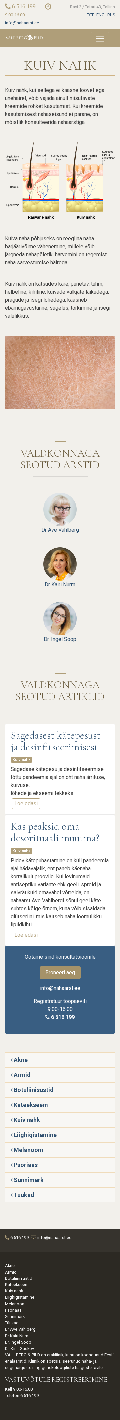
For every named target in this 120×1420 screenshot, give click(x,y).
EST (90, 14)
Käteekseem (30, 1104)
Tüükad (23, 1194)
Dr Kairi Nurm (60, 584)
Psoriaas (25, 1164)
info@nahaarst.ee (22, 22)
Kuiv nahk (21, 759)
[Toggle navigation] (100, 38)
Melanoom (27, 1149)
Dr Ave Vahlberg (60, 530)
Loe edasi (27, 804)
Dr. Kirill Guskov (19, 1348)
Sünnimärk (28, 1179)
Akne (20, 1059)
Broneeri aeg (60, 972)
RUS (111, 14)
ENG (100, 14)
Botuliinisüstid (33, 1089)
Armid (21, 1074)
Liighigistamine (34, 1134)
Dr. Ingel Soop (60, 639)
